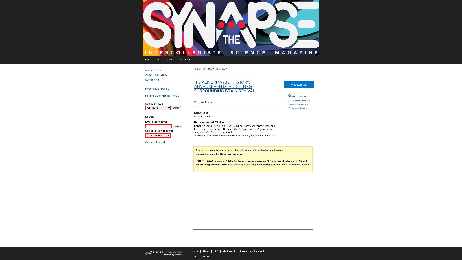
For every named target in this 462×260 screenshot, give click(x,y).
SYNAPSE (207, 68)
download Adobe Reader (254, 150)
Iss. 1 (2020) (221, 68)
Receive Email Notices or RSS (162, 96)
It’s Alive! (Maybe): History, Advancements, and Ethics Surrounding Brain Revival (224, 87)
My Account (229, 251)
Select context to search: (159, 131)
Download (300, 84)
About (206, 251)
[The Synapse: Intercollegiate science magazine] (231, 28)
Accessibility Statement (251, 251)
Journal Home (153, 70)
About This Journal (156, 75)
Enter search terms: (156, 122)
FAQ (216, 251)
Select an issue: (154, 103)
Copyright (206, 256)
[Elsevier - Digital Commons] (164, 253)
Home (196, 68)
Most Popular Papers (157, 88)
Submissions (152, 79)
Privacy (195, 256)
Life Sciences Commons (299, 101)
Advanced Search (155, 142)
